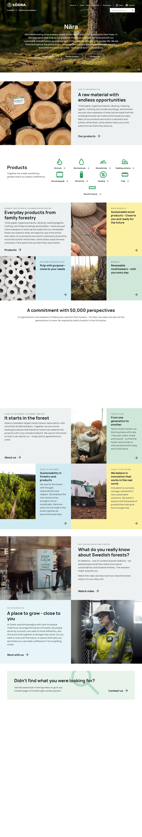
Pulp (123, 181)
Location (132, 5)
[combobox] (122, 10)
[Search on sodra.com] (132, 10)
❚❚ (138, 69)
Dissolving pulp (57, 181)
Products (10, 10)
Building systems (123, 168)
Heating (101, 181)
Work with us (15, 655)
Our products (48, 56)
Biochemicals (80, 168)
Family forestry (72, 56)
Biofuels (58, 168)
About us (73, 5)
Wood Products (91, 194)
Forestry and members (27, 10)
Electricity (79, 181)
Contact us (95, 5)
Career (82, 5)
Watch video (86, 591)
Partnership (107, 5)
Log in (121, 5)
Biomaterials (101, 168)
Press (88, 5)
